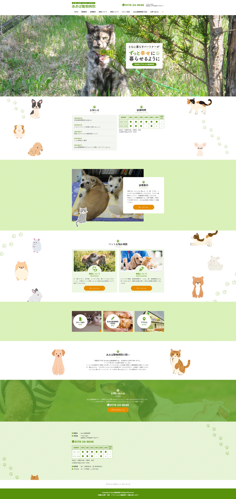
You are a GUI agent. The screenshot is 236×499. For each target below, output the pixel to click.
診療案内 (93, 12)
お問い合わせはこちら (118, 410)
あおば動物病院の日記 (140, 12)
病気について (114, 12)
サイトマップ (126, 484)
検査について (103, 12)
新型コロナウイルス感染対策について (86, 134)
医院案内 (84, 12)
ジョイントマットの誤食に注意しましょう (87, 127)
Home (76, 12)
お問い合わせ (154, 12)
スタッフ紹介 (126, 12)
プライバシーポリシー (113, 484)
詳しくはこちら (143, 207)
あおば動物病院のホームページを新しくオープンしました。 (93, 147)
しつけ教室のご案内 (80, 140)
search (161, 11)
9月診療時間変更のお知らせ (83, 120)
